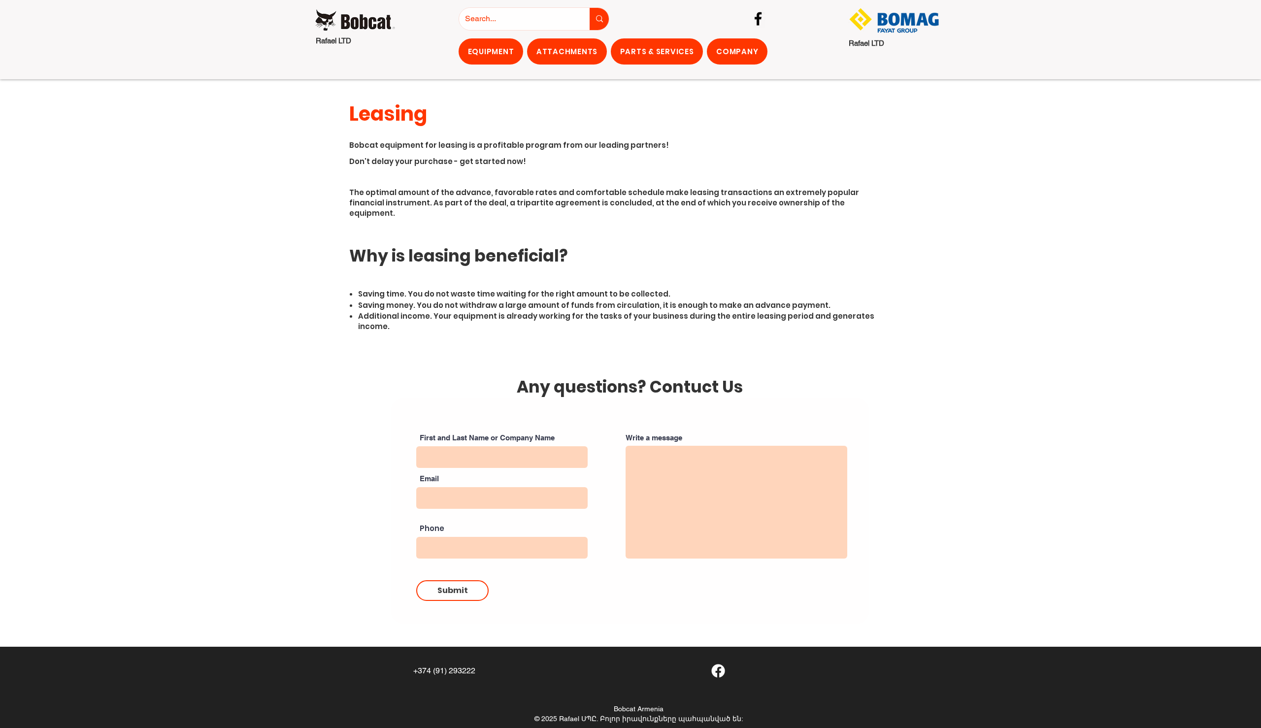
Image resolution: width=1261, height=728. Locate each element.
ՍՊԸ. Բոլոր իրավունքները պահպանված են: (662, 719)
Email (429, 478)
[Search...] (599, 19)
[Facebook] (758, 19)
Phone (432, 528)
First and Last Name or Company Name (487, 437)
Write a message (654, 437)
